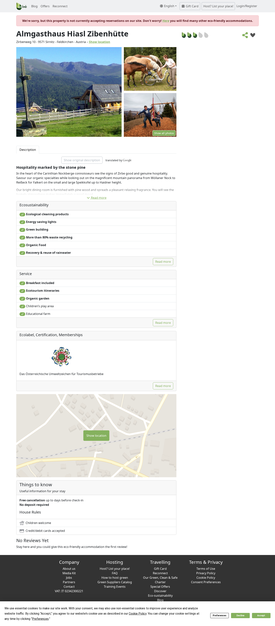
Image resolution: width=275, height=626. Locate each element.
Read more (98, 198)
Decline (240, 615)
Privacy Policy (205, 573)
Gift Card (191, 6)
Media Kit (69, 573)
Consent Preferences (206, 582)
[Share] (245, 36)
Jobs (69, 578)
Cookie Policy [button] (137, 613)
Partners (69, 582)
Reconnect (60, 6)
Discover (160, 591)
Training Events (115, 587)
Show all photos (164, 133)
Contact (69, 587)
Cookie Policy (205, 578)
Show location (99, 42)
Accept (261, 615)
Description (27, 150)
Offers (45, 6)
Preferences (219, 615)
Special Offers (160, 587)
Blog (34, 6)
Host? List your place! (218, 6)
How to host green (114, 578)
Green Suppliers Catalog (114, 582)
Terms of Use (205, 569)
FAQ (115, 573)
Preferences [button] (40, 619)
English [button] (168, 6)
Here (165, 21)
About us (69, 569)
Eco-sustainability (160, 595)
